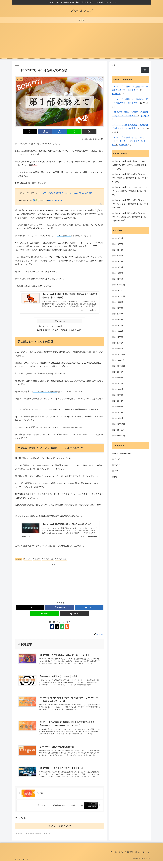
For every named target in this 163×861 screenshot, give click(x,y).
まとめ (20, 559)
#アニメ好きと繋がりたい (54, 193)
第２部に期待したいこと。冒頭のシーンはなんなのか (60, 330)
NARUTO (37, 559)
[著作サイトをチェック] (52, 626)
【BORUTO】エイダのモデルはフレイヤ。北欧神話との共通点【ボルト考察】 (129, 191)
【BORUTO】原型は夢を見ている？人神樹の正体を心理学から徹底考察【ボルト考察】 (130, 165)
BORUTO (28, 559)
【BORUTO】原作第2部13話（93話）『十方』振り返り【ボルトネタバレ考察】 (129, 141)
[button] (89, 131)
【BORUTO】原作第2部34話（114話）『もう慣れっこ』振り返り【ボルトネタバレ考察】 (130, 217)
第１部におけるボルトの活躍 (51, 326)
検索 (114, 65)
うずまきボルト (61, 559)
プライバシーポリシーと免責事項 (121, 852)
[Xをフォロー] (57, 626)
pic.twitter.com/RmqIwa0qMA (79, 193)
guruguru (116, 94)
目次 (56, 321)
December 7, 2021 (56, 200)
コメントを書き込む (59, 826)
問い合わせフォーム (142, 852)
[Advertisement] (81, 41)
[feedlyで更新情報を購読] (62, 626)
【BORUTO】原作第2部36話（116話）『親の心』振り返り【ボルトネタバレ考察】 (130, 178)
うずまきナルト (48, 559)
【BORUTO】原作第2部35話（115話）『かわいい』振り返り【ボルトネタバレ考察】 (130, 204)
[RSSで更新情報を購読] (67, 626)
